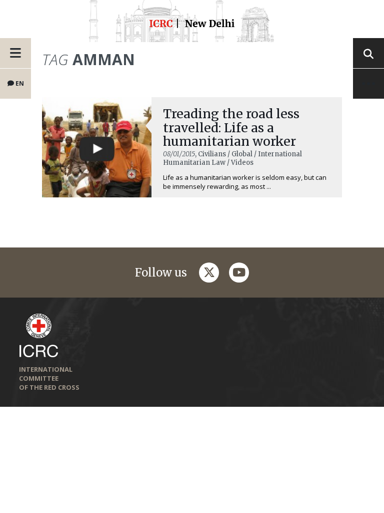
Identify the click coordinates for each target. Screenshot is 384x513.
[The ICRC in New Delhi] (192, 25)
